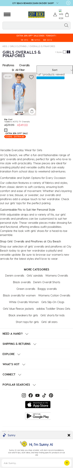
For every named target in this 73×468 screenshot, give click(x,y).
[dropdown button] (56, 3)
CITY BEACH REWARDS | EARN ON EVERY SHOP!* (33, 3)
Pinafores (8, 65)
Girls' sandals (35, 275)
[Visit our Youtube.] (37, 395)
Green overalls (25, 288)
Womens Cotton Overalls (54, 295)
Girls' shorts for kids (52, 315)
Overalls (24, 65)
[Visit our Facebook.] (30, 395)
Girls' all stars (49, 321)
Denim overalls (14, 275)
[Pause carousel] (68, 3)
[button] (7, 14)
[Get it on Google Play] (38, 416)
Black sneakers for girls (23, 315)
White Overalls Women (24, 302)
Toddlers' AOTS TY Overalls (17, 121)
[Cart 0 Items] (67, 15)
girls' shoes (38, 230)
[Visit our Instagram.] (23, 395)
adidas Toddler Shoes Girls (53, 308)
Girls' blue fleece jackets (18, 308)
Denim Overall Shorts (46, 282)
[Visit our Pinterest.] (50, 395)
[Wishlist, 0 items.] (61, 14)
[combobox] (36, 25)
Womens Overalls (56, 275)
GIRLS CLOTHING (18, 46)
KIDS (5, 46)
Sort (54, 69)
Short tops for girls (27, 321)
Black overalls (22, 282)
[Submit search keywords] (66, 25)
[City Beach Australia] (36, 14)
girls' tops (16, 203)
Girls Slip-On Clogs (52, 302)
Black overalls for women (19, 295)
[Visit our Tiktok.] (43, 395)
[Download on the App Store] (38, 404)
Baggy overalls (47, 288)
